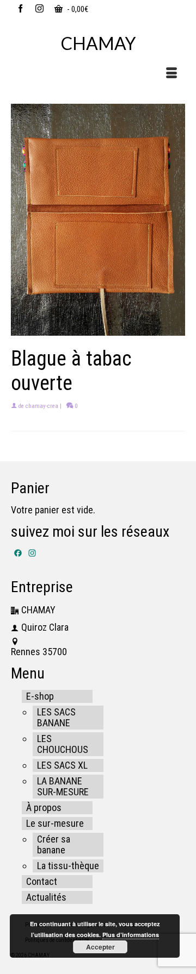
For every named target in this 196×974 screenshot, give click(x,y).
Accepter (100, 947)
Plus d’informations (130, 935)
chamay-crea (42, 406)
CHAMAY (98, 43)
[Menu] (171, 73)
